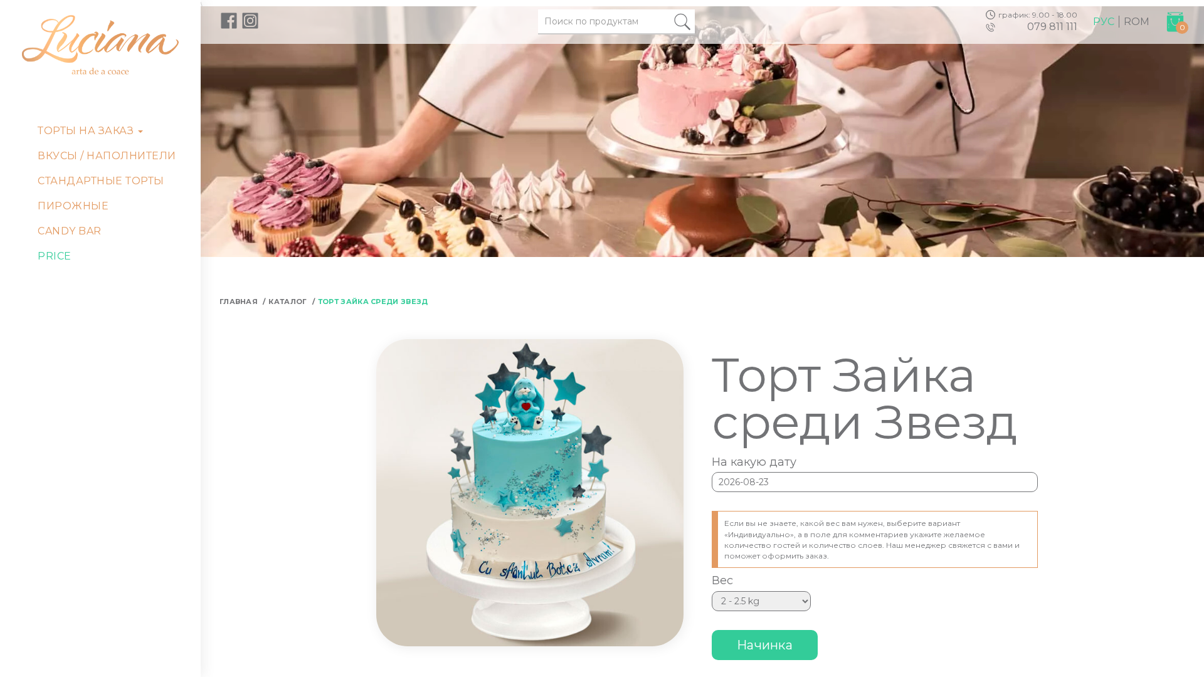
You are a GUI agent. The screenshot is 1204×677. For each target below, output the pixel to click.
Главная (238, 301)
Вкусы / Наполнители (107, 156)
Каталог (287, 301)
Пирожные (73, 206)
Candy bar (70, 231)
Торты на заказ (87, 131)
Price (54, 256)
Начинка (765, 645)
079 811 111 (1052, 27)
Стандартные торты (101, 181)
